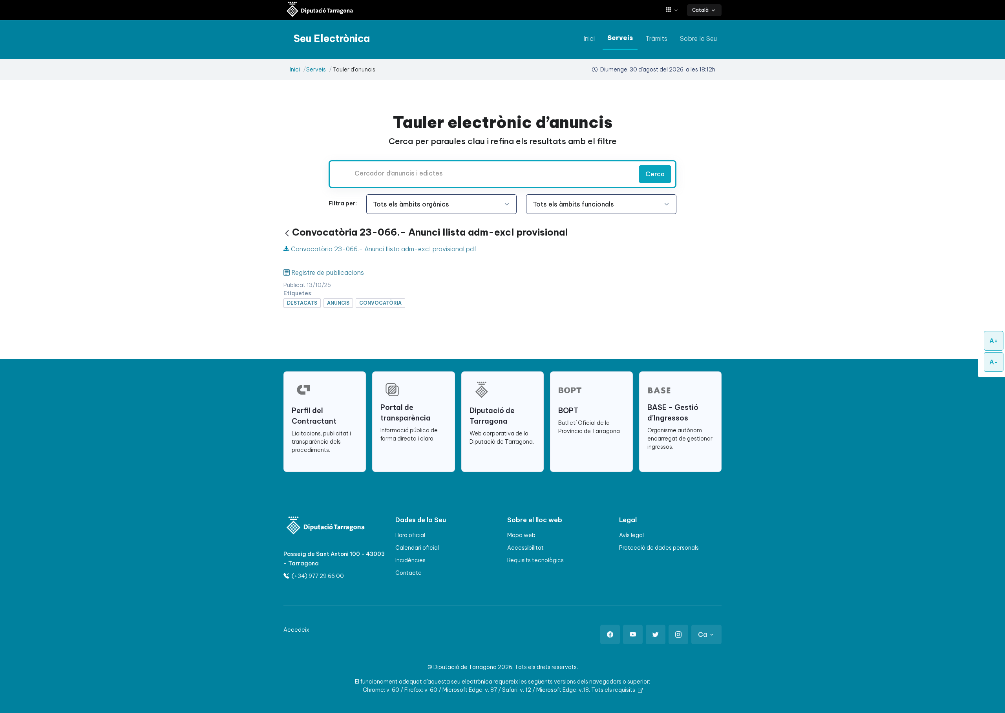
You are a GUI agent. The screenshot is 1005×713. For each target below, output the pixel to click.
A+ (993, 341)
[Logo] (320, 526)
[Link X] (655, 634)
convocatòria (380, 303)
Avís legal (631, 535)
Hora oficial (410, 535)
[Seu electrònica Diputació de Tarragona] (319, 10)
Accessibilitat (525, 547)
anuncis (338, 303)
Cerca (655, 174)
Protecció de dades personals (659, 547)
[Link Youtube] (633, 634)
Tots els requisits (613, 689)
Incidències (410, 560)
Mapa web (521, 535)
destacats (302, 303)
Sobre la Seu (698, 38)
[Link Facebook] (610, 634)
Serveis (620, 38)
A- (993, 362)
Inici (589, 38)
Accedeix (296, 629)
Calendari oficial (417, 547)
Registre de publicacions (327, 272)
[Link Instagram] (678, 634)
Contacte (408, 572)
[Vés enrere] (287, 233)
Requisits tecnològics (535, 560)
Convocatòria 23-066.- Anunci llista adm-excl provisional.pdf (383, 249)
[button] (674, 10)
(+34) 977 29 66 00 (317, 576)
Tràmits (656, 38)
